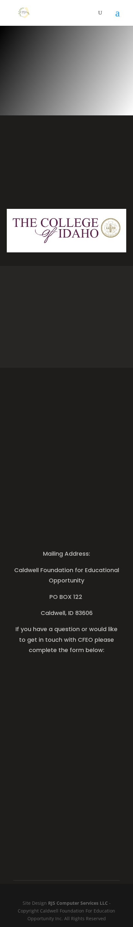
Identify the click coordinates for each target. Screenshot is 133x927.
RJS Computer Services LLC (78, 903)
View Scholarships (66, 346)
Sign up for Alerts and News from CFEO (66, 463)
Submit (102, 829)
